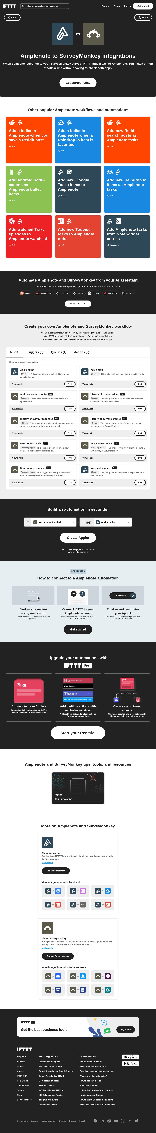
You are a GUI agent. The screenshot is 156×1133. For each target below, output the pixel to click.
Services (21, 1062)
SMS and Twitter (46, 1086)
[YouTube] (116, 1121)
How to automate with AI (91, 1062)
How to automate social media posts (96, 1100)
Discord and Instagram (49, 1062)
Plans (117, 6)
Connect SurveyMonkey (58, 956)
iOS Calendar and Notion (50, 1067)
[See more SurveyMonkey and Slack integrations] (102, 976)
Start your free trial (78, 733)
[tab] (14, 352)
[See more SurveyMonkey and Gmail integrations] (53, 990)
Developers (22, 1121)
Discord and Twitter (48, 1105)
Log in (127, 6)
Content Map (23, 1086)
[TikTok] (130, 1121)
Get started (143, 6)
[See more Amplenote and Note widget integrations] (53, 904)
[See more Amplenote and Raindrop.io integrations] (102, 891)
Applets (20, 1071)
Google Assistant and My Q (51, 1076)
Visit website (47, 863)
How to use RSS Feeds (90, 1081)
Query (95, 398)
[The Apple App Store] (130, 1057)
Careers (34, 1121)
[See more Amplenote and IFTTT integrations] (78, 904)
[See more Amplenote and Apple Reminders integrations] (78, 891)
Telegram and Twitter (48, 1100)
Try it (70, 384)
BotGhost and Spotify (49, 1081)
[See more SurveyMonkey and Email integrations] (53, 976)
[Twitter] (123, 1121)
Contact (62, 1121)
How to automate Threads (91, 1095)
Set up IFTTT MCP (78, 303)
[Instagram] (109, 1121)
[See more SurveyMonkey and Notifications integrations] (78, 976)
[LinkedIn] (102, 1121)
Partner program (48, 1121)
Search (20, 1090)
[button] (78, 629)
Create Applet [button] (78, 538)
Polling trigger (29, 448)
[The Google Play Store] (130, 1064)
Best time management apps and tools (97, 1071)
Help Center (22, 1081)
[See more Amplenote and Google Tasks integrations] (53, 891)
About (82, 1121)
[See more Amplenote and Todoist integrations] (102, 904)
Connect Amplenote (56, 871)
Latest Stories (88, 1056)
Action (26, 374)
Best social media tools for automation (97, 1105)
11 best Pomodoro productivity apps (96, 1090)
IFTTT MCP (22, 1076)
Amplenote (35, 56)
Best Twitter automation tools (93, 1067)
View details (17, 384)
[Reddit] (137, 1121)
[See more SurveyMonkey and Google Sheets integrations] (78, 990)
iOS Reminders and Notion (51, 1090)
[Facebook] (95, 1121)
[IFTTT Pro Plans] (50, 394)
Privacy (72, 1121)
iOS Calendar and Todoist (51, 1095)
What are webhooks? (89, 1086)
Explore (106, 6)
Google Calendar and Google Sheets (56, 1071)
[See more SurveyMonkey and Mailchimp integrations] (102, 990)
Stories (20, 1067)
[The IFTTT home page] (9, 6)
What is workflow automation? (93, 1076)
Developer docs (24, 1100)
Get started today (78, 82)
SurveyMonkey (80, 56)
